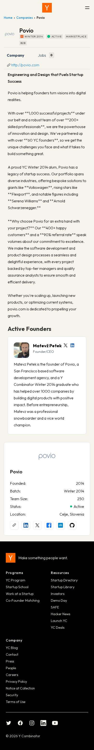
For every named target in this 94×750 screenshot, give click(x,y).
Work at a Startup (20, 594)
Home (8, 18)
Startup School (17, 587)
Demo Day (59, 600)
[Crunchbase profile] (60, 525)
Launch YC (59, 621)
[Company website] (14, 525)
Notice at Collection (20, 688)
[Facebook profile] (49, 525)
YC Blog (12, 648)
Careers (12, 675)
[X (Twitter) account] (37, 525)
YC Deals (57, 627)
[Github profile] (72, 525)
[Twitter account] (65, 345)
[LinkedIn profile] (72, 345)
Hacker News (60, 614)
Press (10, 661)
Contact (12, 654)
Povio (16, 472)
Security (12, 695)
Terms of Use (15, 702)
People (11, 668)
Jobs (42, 55)
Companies (24, 18)
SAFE (55, 607)
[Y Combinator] (47, 8)
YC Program (15, 580)
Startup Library (62, 587)
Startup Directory (64, 580)
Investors (57, 594)
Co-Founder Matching (23, 600)
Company (15, 55)
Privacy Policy (16, 681)
